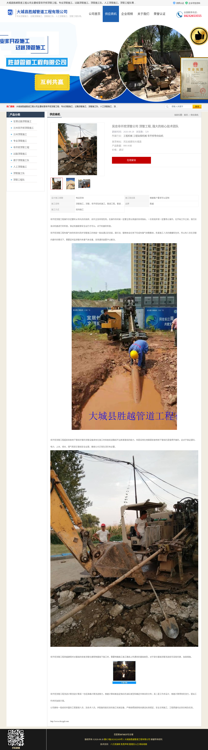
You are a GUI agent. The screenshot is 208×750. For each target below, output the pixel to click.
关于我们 (143, 14)
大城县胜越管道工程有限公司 (137, 739)
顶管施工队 (19, 173)
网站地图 (143, 744)
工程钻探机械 (140, 136)
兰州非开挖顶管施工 (23, 128)
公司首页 (94, 14)
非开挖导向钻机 (155, 136)
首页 (186, 115)
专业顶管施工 (20, 141)
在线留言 (131, 160)
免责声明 (125, 744)
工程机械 (127, 136)
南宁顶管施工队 (21, 160)
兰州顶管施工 (20, 134)
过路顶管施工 (20, 154)
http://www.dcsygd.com (59, 721)
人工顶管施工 (20, 167)
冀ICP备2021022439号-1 (114, 739)
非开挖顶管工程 (21, 147)
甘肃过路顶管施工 (22, 121)
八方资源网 (115, 744)
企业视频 (127, 14)
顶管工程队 (19, 180)
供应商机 (111, 14)
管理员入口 (134, 744)
